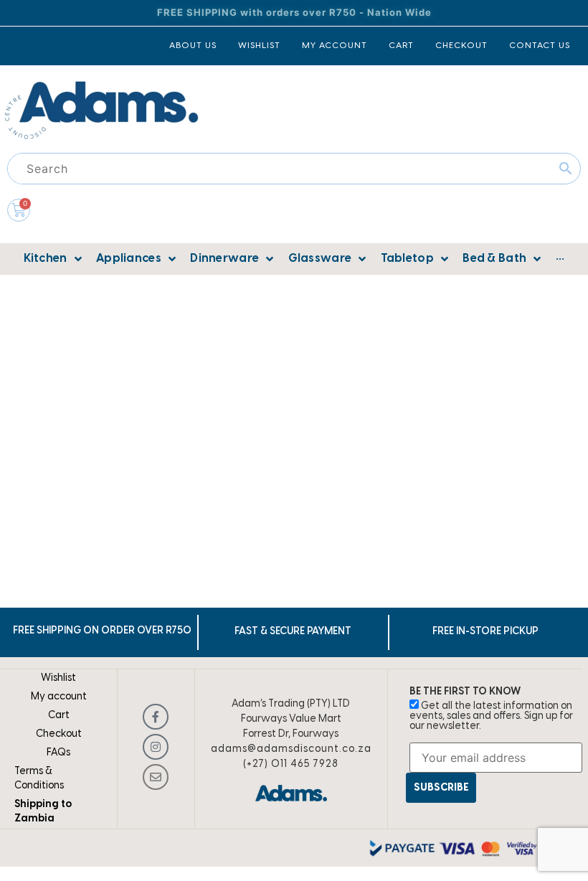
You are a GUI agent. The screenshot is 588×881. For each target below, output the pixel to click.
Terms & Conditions (39, 778)
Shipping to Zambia (43, 811)
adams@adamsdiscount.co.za (291, 749)
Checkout (59, 734)
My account (59, 697)
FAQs (58, 753)
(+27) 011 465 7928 (290, 764)
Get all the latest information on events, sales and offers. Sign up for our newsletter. (491, 716)
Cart (59, 715)
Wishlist (58, 678)
